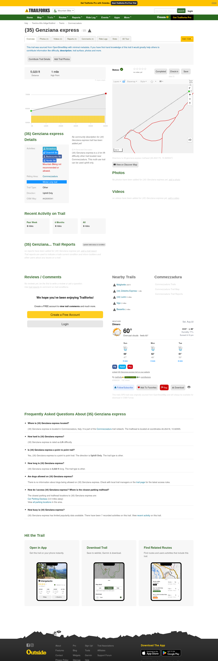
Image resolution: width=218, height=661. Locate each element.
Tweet (122, 366)
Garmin (88, 655)
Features (59, 650)
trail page (140, 482)
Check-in (174, 71)
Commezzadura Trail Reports (169, 293)
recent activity (143, 515)
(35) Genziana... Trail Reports (49, 244)
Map (39, 17)
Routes (62, 17)
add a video (173, 198)
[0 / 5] (139, 69)
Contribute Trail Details (39, 59)
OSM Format (128, 397)
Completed (161, 71)
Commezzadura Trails (165, 284)
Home (30, 17)
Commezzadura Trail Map (167, 289)
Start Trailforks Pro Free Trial (124, 3)
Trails (50, 17)
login (190, 10)
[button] (51, 573)
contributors (146, 377)
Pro (74, 645)
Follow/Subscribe (124, 387)
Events (104, 17)
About (58, 645)
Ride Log (91, 17)
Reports (76, 17)
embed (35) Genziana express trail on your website (131, 372)
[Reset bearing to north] (190, 103)
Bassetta (121, 309)
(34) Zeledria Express (127, 290)
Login (65, 324)
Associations (105, 645)
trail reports (34, 286)
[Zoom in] (190, 94)
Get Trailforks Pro (182, 17)
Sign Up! (89, 645)
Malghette (121, 284)
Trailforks (130, 377)
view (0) (172, 76)
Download (179, 387)
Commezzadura (50, 176)
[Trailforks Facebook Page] (28, 645)
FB (114, 366)
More (126, 17)
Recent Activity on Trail (44, 213)
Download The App (153, 645)
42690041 (48, 198)
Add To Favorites (148, 387)
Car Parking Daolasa (37, 498)
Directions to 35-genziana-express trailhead (130, 157)
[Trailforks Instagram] (32, 645)
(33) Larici (121, 296)
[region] (153, 116)
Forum (104, 655)
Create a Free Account (65, 314)
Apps (117, 17)
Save (186, 71)
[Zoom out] (190, 99)
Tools (87, 650)
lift (84, 30)
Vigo (119, 303)
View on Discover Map (126, 164)
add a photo (174, 179)
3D (189, 139)
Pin (130, 366)
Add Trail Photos (62, 59)
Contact (59, 655)
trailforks (118, 377)
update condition (94, 245)
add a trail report (89, 250)
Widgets (76, 655)
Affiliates (101, 650)
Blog (75, 650)
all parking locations (42, 501)
